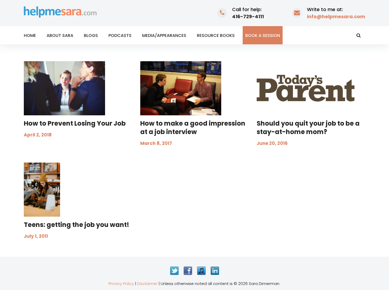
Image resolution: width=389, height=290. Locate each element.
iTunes (201, 271)
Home (30, 35)
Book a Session (262, 35)
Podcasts (120, 35)
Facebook (188, 271)
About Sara (60, 35)
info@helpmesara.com (336, 16)
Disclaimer (147, 283)
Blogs (91, 35)
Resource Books (216, 35)
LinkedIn (215, 271)
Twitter (174, 271)
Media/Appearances (164, 35)
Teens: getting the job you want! (76, 224)
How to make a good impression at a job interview (192, 127)
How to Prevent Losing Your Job (75, 123)
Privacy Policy (121, 283)
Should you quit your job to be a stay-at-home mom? (308, 127)
